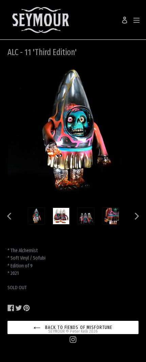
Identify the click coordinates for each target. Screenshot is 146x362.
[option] (36, 216)
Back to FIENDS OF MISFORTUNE (78, 327)
